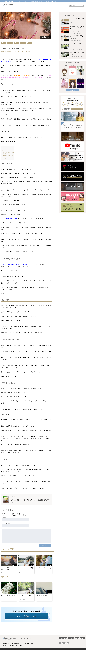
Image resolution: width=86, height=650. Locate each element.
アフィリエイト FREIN (17, 645)
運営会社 (5, 643)
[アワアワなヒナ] (64, 83)
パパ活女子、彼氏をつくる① (44, 568)
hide (10, 147)
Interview (50, 5)
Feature (20, 5)
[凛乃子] (72, 70)
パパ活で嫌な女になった (43, 595)
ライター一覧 (23, 643)
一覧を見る (72, 90)
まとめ (4, 158)
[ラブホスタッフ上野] (64, 72)
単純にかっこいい (6, 156)
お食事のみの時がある (7, 155)
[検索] (84, 5)
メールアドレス (6, 523)
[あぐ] (72, 83)
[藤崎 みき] (80, 70)
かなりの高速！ (6, 150)
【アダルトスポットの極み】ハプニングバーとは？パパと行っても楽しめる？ (77, 37)
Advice (36, 5)
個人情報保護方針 (16, 643)
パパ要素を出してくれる (8, 152)
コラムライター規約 (7, 645)
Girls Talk (43, 5)
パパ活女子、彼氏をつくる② (26, 568)
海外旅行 (4, 153)
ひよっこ (17, 497)
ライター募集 (30, 643)
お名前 (4, 517)
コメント (4, 528)
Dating (26, 5)
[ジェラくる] (80, 83)
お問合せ (9, 643)
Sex (32, 5)
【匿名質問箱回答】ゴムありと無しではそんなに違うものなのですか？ (77, 27)
